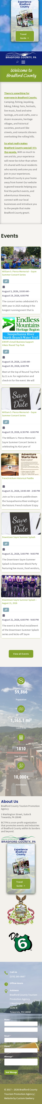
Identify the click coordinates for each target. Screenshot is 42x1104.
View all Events (21, 653)
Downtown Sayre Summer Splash (18, 537)
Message (12, 1057)
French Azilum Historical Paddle (18, 478)
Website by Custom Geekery (19, 1098)
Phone (11, 1046)
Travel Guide (23, 36)
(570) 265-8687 (17, 976)
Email (11, 1036)
